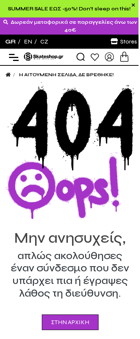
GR (10, 41)
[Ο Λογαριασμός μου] (109, 56)
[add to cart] (124, 56)
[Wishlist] (95, 56)
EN (28, 41)
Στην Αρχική (70, 322)
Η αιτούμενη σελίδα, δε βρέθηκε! (66, 74)
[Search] (81, 57)
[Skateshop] (44, 56)
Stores (128, 41)
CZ (44, 41)
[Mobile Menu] (12, 57)
